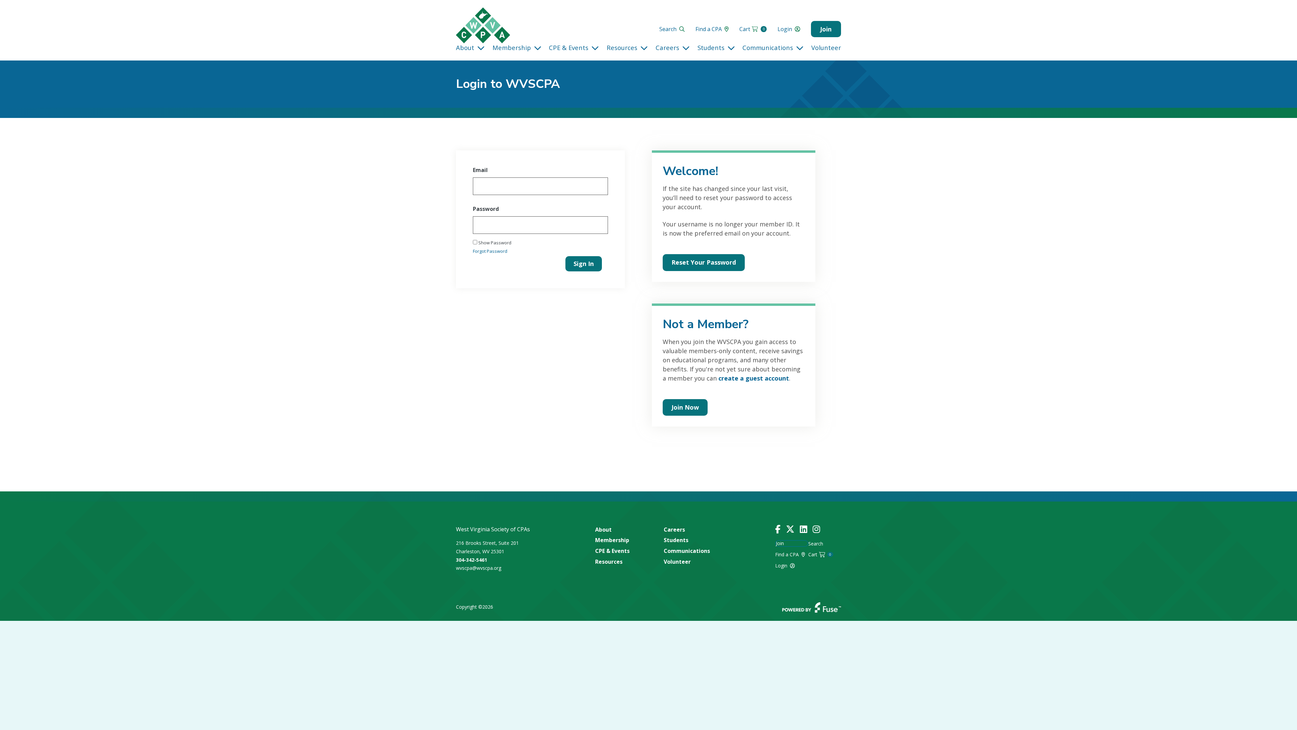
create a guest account (753, 378)
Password (486, 209)
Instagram (816, 529)
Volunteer (826, 47)
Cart (752, 29)
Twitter (790, 529)
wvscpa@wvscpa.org (478, 568)
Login (785, 29)
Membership (511, 47)
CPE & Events (568, 47)
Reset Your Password (703, 262)
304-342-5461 (471, 560)
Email (480, 170)
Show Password (494, 242)
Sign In (584, 264)
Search (668, 29)
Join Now (685, 407)
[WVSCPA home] (483, 25)
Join (826, 29)
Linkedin (803, 529)
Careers (667, 47)
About (465, 47)
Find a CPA (708, 29)
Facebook (778, 529)
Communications (767, 47)
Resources (622, 47)
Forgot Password (490, 251)
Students (710, 47)
